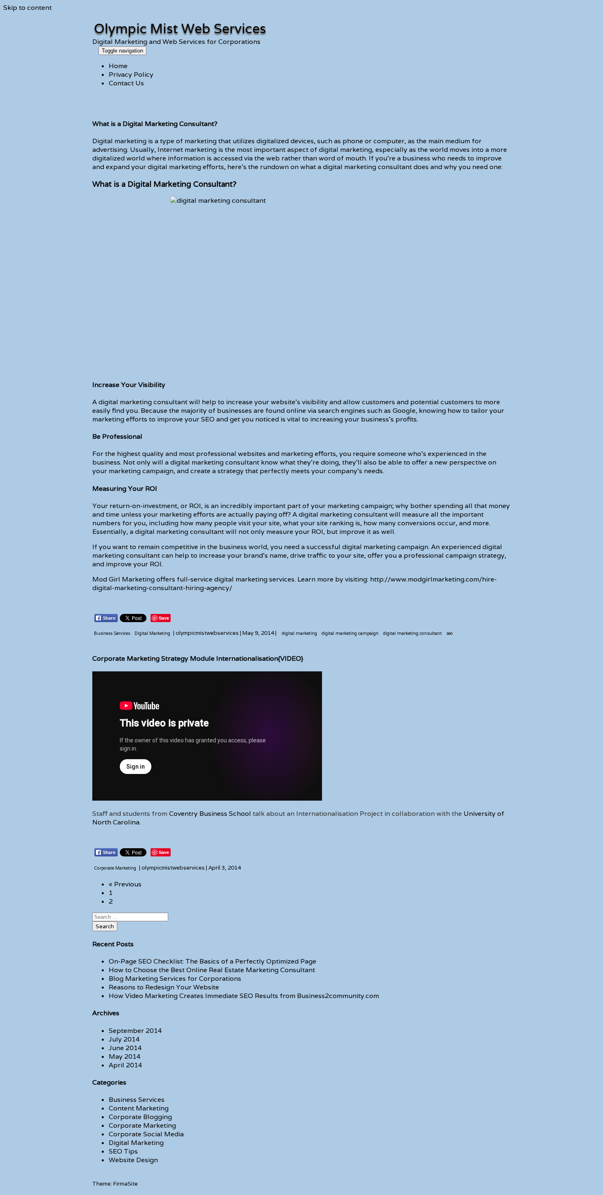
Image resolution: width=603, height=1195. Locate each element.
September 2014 (135, 1030)
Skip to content (27, 7)
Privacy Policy (131, 74)
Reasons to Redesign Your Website (164, 987)
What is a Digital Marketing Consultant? (154, 123)
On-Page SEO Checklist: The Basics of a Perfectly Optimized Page (212, 961)
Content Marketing (139, 1108)
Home (118, 66)
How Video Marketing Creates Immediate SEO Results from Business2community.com (244, 995)
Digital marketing (119, 141)
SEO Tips (123, 1151)
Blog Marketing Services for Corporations (175, 978)
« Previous (125, 884)
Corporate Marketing (142, 1125)
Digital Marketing (136, 1142)
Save (164, 618)
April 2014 (125, 1065)
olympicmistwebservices (207, 632)
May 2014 (125, 1056)
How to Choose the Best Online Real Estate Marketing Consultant (212, 970)
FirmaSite (125, 1183)
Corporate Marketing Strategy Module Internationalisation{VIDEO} (197, 658)
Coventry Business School (210, 813)
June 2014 (125, 1048)
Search (105, 926)
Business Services (136, 1099)
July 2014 (124, 1039)
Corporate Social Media (146, 1134)
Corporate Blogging (140, 1117)
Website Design (133, 1160)
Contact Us (126, 83)
